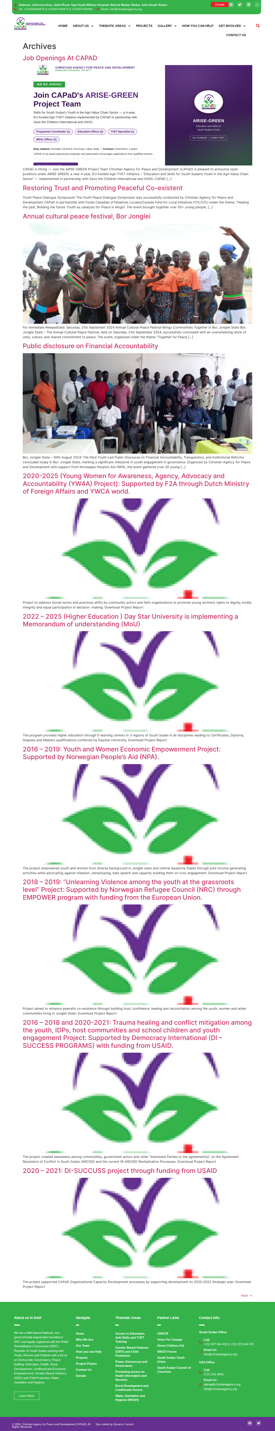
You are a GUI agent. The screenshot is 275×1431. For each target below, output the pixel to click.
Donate (81, 1375)
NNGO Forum (167, 1351)
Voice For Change (169, 1339)
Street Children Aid (170, 1345)
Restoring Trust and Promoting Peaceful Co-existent (103, 188)
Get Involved (230, 26)
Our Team (83, 1345)
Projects (144, 26)
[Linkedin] (248, 4)
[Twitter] (240, 4)
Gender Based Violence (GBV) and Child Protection (131, 1351)
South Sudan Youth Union (171, 1359)
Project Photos (86, 1363)
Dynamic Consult (123, 1424)
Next (246, 1295)
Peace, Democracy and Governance (131, 1363)
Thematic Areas (112, 26)
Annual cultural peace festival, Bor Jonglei (87, 216)
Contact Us (236, 35)
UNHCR (162, 1333)
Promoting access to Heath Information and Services (131, 1375)
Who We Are (84, 1339)
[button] (258, 25)
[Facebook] (231, 4)
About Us (81, 26)
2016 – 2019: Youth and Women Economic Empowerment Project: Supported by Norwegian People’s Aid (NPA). (122, 753)
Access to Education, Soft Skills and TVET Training (130, 1337)
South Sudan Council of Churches (174, 1369)
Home (63, 26)
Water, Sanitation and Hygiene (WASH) (130, 1397)
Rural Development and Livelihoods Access (131, 1387)
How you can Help (197, 26)
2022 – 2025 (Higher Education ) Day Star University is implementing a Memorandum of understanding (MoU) (130, 620)
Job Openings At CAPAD (60, 58)
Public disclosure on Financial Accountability (90, 346)
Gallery (165, 26)
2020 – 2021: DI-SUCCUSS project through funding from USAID (120, 1171)
